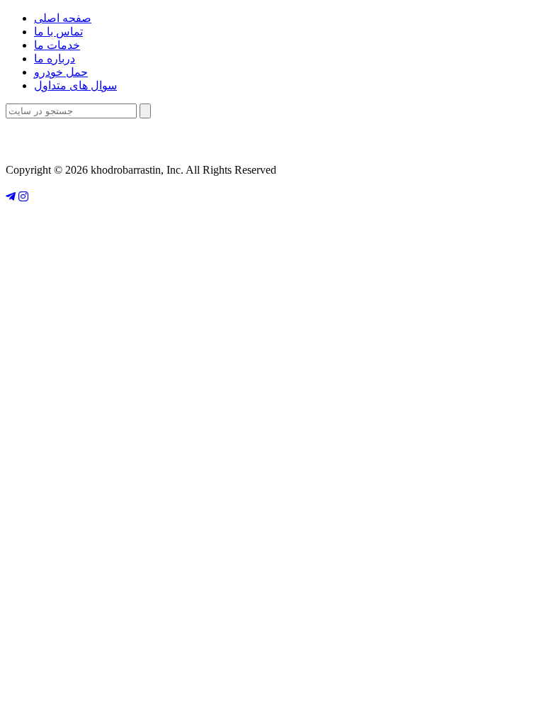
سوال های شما (272, 139)
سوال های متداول (75, 85)
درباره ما (54, 58)
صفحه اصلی (62, 18)
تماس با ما (58, 32)
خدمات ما (57, 45)
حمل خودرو (61, 72)
